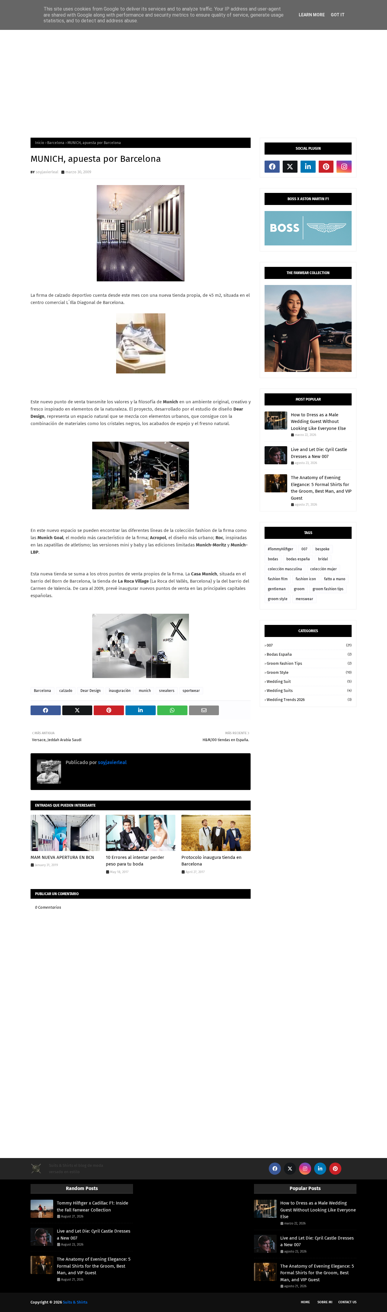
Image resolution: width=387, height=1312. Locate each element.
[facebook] (272, 167)
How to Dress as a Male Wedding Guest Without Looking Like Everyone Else (318, 421)
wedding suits (309, 690)
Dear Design (90, 691)
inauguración (120, 691)
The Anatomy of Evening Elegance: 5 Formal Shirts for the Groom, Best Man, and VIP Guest (321, 488)
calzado (65, 691)
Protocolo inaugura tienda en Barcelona (211, 861)
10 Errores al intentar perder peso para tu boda (135, 861)
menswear (304, 599)
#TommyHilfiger (280, 549)
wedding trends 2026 (309, 699)
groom (299, 589)
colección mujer (323, 569)
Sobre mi (324, 1302)
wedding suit (309, 681)
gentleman (277, 589)
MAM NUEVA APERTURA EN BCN (62, 857)
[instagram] (344, 167)
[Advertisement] (193, 83)
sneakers (166, 691)
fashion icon (306, 579)
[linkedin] (308, 167)
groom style (278, 599)
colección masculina (285, 569)
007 (304, 549)
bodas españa (298, 559)
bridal (323, 559)
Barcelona (55, 143)
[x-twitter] (290, 167)
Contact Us (347, 1302)
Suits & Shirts (75, 1302)
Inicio (39, 143)
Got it (338, 14)
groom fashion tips (328, 589)
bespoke (322, 549)
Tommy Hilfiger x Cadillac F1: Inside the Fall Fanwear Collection (92, 1206)
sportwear (191, 691)
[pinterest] (326, 167)
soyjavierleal (47, 172)
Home (305, 1302)
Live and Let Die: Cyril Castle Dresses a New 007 (319, 453)
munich (145, 691)
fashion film (278, 579)
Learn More (312, 14)
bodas (273, 559)
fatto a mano (334, 579)
